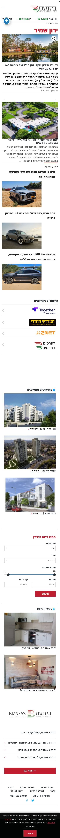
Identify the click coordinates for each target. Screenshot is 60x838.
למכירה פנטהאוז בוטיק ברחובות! (38, 690)
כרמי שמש (50, 513)
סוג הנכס (51, 543)
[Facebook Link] (27, 800)
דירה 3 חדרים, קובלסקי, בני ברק (38, 732)
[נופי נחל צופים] (28, 429)
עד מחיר (23, 579)
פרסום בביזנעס (18, 795)
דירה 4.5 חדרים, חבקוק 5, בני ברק (37, 750)
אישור (30, 833)
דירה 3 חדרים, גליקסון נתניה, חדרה (37, 757)
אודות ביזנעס (27, 787)
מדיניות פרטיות (41, 795)
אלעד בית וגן (49, 471)
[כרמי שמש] (31, 513)
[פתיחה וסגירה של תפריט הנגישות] (6, 21)
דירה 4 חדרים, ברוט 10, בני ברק (39, 648)
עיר (54, 555)
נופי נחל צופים (48, 429)
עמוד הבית (47, 787)
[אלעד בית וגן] (30, 471)
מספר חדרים (49, 567)
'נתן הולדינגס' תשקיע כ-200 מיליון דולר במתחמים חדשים (33, 141)
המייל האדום (37, 791)
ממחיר (52, 579)
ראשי (56, 23)
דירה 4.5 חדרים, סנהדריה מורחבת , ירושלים (32, 742)
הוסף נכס (28, 770)
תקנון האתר (16, 791)
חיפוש (45, 593)
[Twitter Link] (32, 800)
